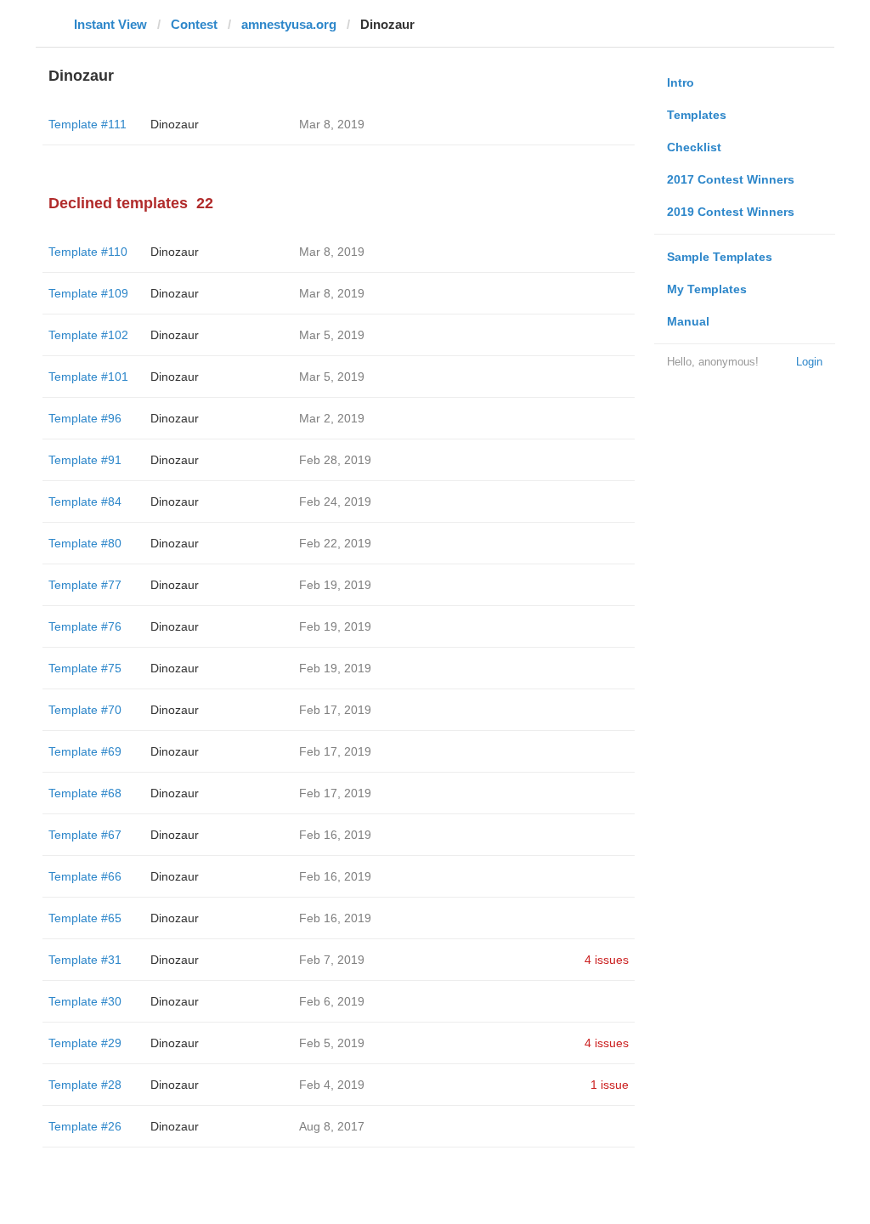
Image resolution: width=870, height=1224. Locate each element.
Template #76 (84, 626)
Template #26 (84, 1126)
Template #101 (88, 376)
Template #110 (87, 251)
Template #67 (84, 835)
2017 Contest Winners (730, 179)
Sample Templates (719, 257)
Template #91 (84, 460)
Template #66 (84, 876)
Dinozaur (174, 124)
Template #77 (84, 585)
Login (809, 361)
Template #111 (87, 124)
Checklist (694, 147)
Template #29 (84, 1043)
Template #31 (84, 959)
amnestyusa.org (288, 24)
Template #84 (84, 501)
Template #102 (88, 335)
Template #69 (84, 751)
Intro (680, 82)
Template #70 (84, 710)
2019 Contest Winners (730, 211)
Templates (696, 115)
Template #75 (84, 668)
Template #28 (84, 1084)
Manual (688, 321)
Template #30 (84, 1001)
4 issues (607, 959)
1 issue (609, 1084)
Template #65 (84, 918)
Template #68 (84, 793)
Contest (194, 24)
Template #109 (88, 293)
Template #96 (84, 418)
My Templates (707, 289)
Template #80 (84, 543)
